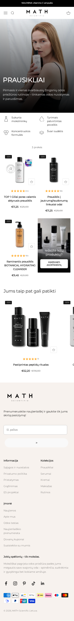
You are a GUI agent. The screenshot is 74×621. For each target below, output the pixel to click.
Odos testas (11, 523)
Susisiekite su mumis (17, 545)
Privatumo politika (15, 473)
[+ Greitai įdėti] (31, 181)
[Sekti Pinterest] (24, 583)
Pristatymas (11, 479)
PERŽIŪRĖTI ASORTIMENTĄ (54, 263)
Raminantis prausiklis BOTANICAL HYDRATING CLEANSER (20, 265)
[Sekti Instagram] (15, 583)
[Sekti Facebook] (6, 583)
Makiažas (46, 486)
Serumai (46, 473)
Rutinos (45, 492)
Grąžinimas (11, 486)
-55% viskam (56, 4)
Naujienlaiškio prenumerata (12, 531)
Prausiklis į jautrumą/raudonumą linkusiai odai (54, 200)
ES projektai (11, 492)
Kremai (45, 479)
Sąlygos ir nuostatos (16, 467)
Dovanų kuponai (14, 539)
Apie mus (9, 516)
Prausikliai (47, 467)
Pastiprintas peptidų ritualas (31, 364)
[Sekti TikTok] (33, 583)
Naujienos (10, 510)
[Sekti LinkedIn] (42, 583)
